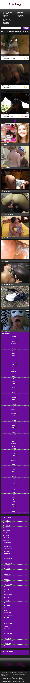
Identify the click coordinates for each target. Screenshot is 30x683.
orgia (14, 471)
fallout (14, 378)
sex (14, 430)
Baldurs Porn (6, 612)
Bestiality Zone (7, 594)
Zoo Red (5, 597)
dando (14, 399)
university (14, 422)
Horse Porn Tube (7, 12)
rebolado (14, 409)
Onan (4, 645)
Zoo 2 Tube (6, 628)
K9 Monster (6, 620)
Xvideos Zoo (6, 574)
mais (14, 402)
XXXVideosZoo (7, 558)
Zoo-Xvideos (20, 11)
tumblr (14, 374)
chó (15, 490)
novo (14, 353)
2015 (11, 87)
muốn (14, 483)
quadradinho (14, 450)
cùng (14, 511)
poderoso (14, 343)
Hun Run (5, 617)
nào (15, 481)
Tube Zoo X (6, 626)
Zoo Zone (5, 15)
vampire (15, 362)
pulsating (10, 58)
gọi (14, 492)
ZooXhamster (20, 16)
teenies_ (14, 453)
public (15, 392)
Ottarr (4, 561)
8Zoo (4, 631)
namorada (14, 418)
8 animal (19, 6)
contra (14, 474)
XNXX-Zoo (6, 582)
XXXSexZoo (6, 568)
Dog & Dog (6, 602)
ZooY (4, 610)
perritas (15, 476)
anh (15, 478)
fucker (15, 406)
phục (14, 504)
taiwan (14, 438)
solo (15, 466)
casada (14, 336)
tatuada (15, 394)
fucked (15, 390)
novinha (15, 448)
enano (14, 458)
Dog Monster (6, 607)
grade (14, 425)
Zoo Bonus (6, 22)
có (14, 499)
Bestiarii (5, 586)
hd (15, 369)
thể (14, 502)
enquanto (14, 346)
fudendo (14, 443)
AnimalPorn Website (8, 641)
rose (15, 383)
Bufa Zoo (5, 600)
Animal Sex (20, 12)
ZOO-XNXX (20, 15)
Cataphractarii (7, 20)
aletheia (15, 420)
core (8, 87)
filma (14, 350)
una (15, 469)
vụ (14, 506)
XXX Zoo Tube (7, 633)
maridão (15, 348)
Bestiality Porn (7, 566)
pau (15, 415)
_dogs (14, 455)
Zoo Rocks (6, 11)
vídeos (14, 404)
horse (5, 87)
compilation (14, 434)
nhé (15, 494)
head (14, 432)
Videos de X (6, 579)
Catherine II (6, 16)
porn (14, 364)
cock (14, 58)
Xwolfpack (6, 23)
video (15, 366)
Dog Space (6, 605)
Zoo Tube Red (7, 584)
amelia (14, 355)
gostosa (15, 397)
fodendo (14, 339)
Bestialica (5, 577)
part (14, 441)
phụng (14, 497)
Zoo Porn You (6, 638)
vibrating (6, 58)
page (14, 376)
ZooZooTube (6, 643)
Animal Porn (6, 13)
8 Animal (5, 636)
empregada (15, 446)
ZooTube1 (6, 572)
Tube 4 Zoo (20, 13)
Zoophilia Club (7, 623)
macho (15, 341)
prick (9, 116)
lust (14, 358)
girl (14, 427)
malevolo (14, 460)
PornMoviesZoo (7, 615)
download (14, 371)
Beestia (5, 25)
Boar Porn (5, 589)
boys (14, 509)
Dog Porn (5, 591)
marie (14, 381)
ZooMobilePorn (7, 563)
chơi (14, 485)
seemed (6, 116)
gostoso (14, 413)
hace (14, 464)
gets (14, 387)
